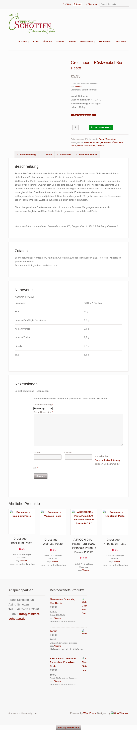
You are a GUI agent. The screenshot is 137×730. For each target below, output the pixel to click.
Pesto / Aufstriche (107, 139)
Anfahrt (72, 41)
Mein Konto (121, 41)
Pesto (80, 146)
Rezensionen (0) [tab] (88, 154)
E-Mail (68, 452)
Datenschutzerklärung (107, 460)
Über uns (47, 41)
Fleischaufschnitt (92, 142)
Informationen (86, 41)
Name (37, 452)
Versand (78, 86)
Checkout (92, 4)
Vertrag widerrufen (68, 727)
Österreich (117, 142)
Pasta (73, 146)
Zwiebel (100, 146)
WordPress (89, 713)
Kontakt (60, 41)
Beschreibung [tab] (27, 154)
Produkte (23, 41)
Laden (36, 41)
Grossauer (106, 142)
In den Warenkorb (101, 127)
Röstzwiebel (89, 146)
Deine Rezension (43, 412)
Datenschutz (105, 41)
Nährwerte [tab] (65, 154)
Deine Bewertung (43, 404)
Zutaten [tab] (47, 154)
